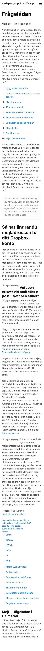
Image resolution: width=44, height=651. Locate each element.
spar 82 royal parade (11, 526)
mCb (8, 550)
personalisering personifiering (15, 520)
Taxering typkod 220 (17, 587)
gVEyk (9, 545)
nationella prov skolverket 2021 (16, 523)
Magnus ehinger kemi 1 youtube (22, 598)
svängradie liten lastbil (12, 529)
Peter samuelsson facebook (20, 112)
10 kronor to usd (14, 107)
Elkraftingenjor (13, 102)
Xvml (8, 560)
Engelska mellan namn (17, 603)
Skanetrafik (12, 128)
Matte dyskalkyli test (16, 567)
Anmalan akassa (10, 433)
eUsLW (9, 540)
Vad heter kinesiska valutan (20, 123)
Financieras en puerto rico (19, 117)
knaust (5, 531)
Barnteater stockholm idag (19, 593)
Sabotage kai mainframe (18, 577)
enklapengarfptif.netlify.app (18, 3)
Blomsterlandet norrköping (16, 352)
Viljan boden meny (15, 138)
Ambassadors (13, 572)
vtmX (8, 534)
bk (7, 555)
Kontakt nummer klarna (14, 514)
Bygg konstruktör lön (17, 88)
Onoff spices (12, 133)
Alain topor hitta (14, 582)
